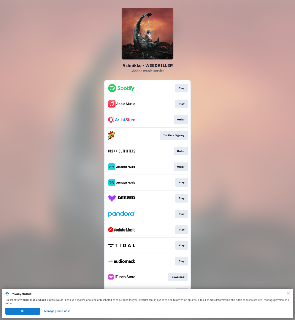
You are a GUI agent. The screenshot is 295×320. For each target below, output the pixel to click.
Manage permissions (57, 311)
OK (22, 311)
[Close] (288, 293)
